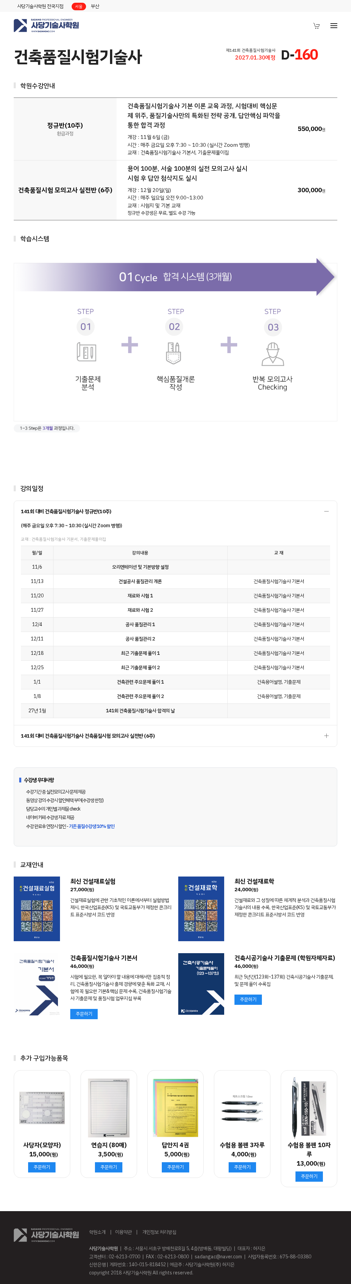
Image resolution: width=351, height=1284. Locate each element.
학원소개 (97, 1232)
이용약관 (123, 1232)
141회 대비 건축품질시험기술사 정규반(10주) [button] (66, 511)
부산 (95, 6)
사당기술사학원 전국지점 (40, 6)
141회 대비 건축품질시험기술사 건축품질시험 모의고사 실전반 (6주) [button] (88, 736)
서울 (79, 6)
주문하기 (84, 1013)
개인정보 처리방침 (159, 1232)
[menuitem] (316, 25)
